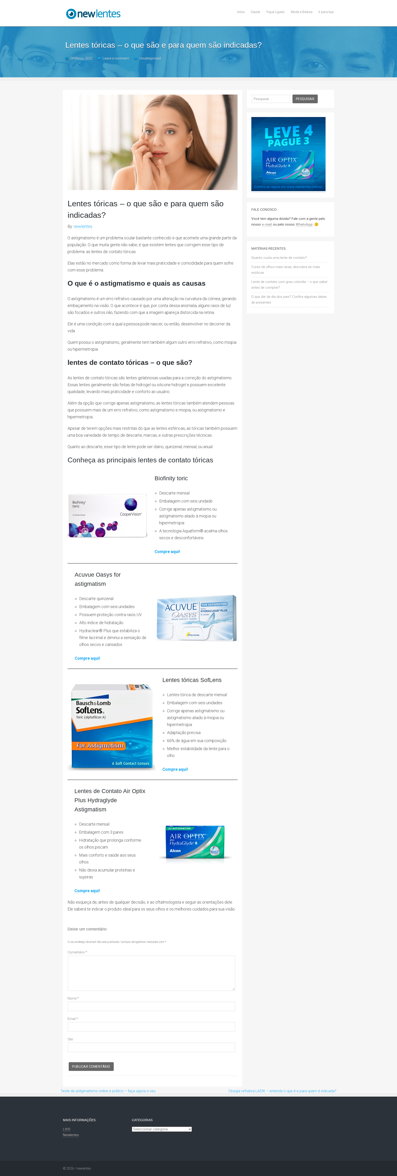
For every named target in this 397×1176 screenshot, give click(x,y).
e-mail (267, 224)
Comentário (77, 952)
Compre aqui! (167, 551)
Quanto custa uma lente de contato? (279, 258)
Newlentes (71, 1135)
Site (70, 1039)
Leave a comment (116, 58)
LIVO (66, 1129)
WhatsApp (304, 224)
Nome (73, 998)
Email (73, 1019)
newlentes (83, 226)
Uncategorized (150, 58)
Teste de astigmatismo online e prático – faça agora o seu (108, 1091)
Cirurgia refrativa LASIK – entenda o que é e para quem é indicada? (282, 1091)
